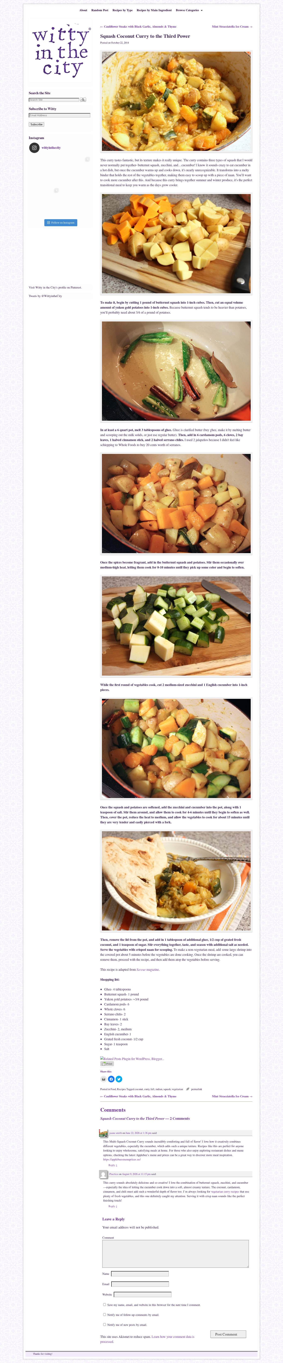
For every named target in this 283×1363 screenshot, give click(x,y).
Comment (108, 1238)
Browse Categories (186, 11)
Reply (113, 1165)
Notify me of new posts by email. (127, 1325)
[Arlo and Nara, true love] (76, 202)
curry (146, 1089)
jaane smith (115, 1133)
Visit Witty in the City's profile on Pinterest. (55, 287)
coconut (139, 1089)
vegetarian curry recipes (225, 1191)
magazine (148, 969)
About (83, 10)
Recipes (121, 1089)
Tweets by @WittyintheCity (45, 296)
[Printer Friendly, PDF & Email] (107, 1065)
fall (152, 1089)
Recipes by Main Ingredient (154, 10)
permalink (196, 1089)
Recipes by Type (122, 10)
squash (167, 1089)
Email (105, 1284)
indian (159, 1089)
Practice (113, 1174)
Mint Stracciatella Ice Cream (232, 26)
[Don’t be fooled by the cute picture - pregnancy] (45, 171)
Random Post (99, 10)
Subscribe (36, 124)
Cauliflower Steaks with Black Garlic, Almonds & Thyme (138, 26)
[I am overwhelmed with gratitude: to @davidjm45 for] (45, 202)
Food (113, 1089)
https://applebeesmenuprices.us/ (122, 1159)
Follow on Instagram (62, 222)
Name (105, 1274)
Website (107, 1294)
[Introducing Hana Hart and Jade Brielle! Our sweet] (76, 171)
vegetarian (177, 1089)
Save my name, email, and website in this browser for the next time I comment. (154, 1305)
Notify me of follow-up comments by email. (133, 1315)
